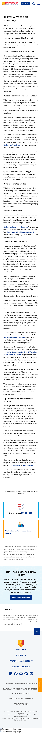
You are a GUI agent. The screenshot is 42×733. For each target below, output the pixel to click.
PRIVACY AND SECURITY (21, 693)
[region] (21, 619)
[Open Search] (33, 3)
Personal (21, 649)
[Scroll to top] (37, 631)
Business (21, 655)
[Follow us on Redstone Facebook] (15, 673)
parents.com (28, 465)
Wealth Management (21, 661)
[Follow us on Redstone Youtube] (31, 673)
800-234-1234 (27, 513)
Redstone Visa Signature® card (20, 232)
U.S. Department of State (14, 337)
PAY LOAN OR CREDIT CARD (15, 689)
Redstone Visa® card (12, 145)
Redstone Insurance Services (15, 227)
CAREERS (9, 683)
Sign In (25, 3)
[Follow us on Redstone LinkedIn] (26, 673)
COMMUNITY (19, 683)
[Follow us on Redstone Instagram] (21, 673)
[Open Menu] (38, 3)
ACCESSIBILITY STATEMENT (21, 699)
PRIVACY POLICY (21, 704)
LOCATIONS (33, 689)
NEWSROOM (31, 683)
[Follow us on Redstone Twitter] (10, 673)
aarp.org (16, 465)
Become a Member (21, 597)
